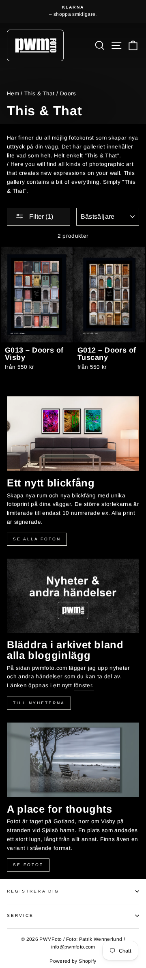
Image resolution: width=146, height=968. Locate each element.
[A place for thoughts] (73, 760)
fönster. (84, 685)
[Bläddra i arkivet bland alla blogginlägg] (73, 596)
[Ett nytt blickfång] (73, 433)
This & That (39, 93)
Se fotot (28, 865)
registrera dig (33, 891)
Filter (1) (40, 216)
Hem (13, 93)
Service (20, 915)
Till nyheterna (39, 703)
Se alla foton (37, 539)
